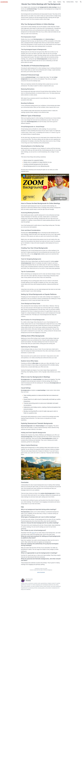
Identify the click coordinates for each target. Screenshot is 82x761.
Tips (64, 1)
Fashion (59, 1)
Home (50, 1)
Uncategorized (41, 572)
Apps (54, 1)
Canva (33, 532)
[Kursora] (4, 2)
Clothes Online (70, 1)
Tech (76, 1)
